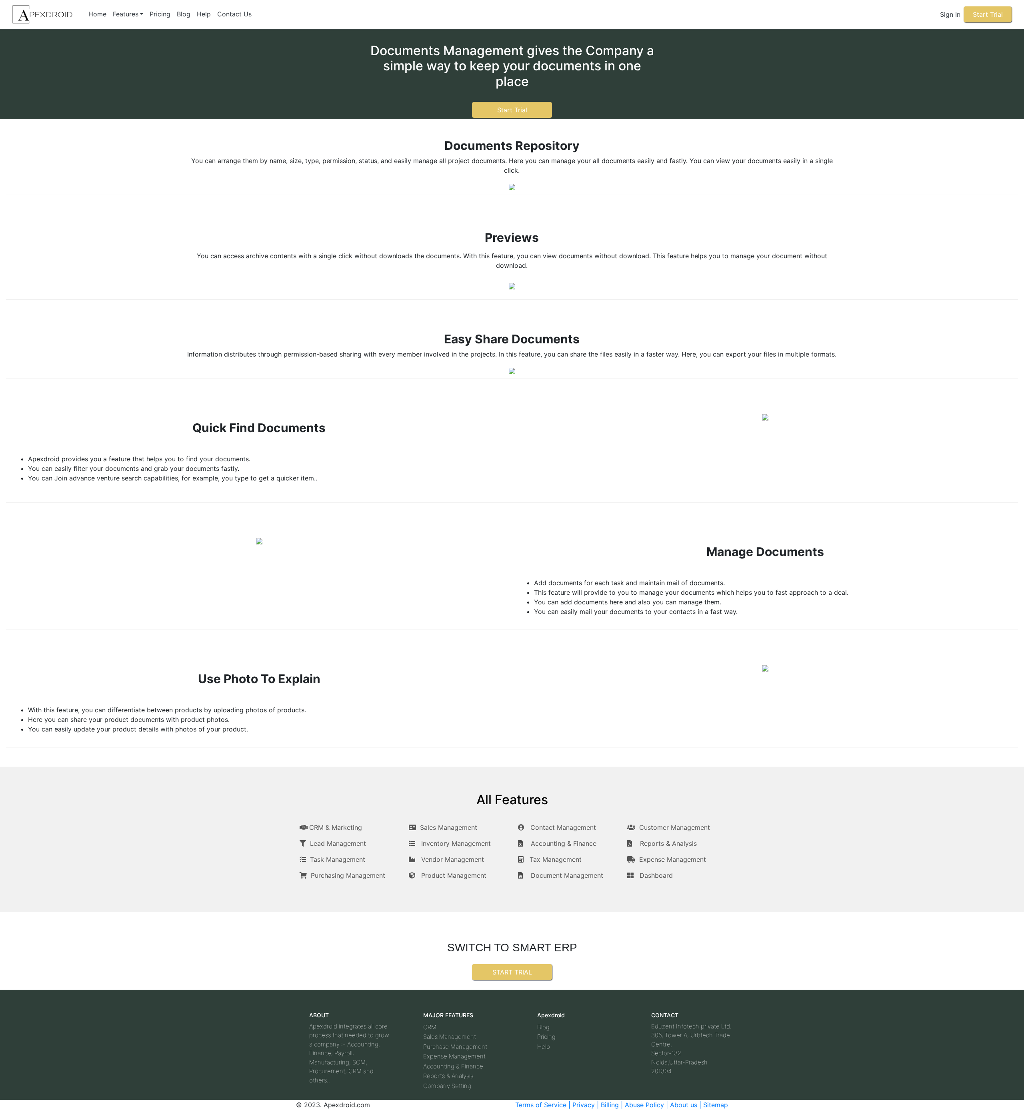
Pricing (160, 14)
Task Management (337, 859)
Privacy (584, 1105)
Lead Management (338, 843)
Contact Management (563, 827)
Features (125, 14)
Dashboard (656, 875)
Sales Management (448, 827)
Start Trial (988, 14)
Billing (611, 1105)
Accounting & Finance (563, 843)
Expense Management (672, 859)
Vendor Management (452, 859)
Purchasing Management (348, 875)
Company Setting (447, 1086)
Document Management (567, 875)
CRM (429, 1027)
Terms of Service (540, 1105)
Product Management (453, 875)
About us (683, 1105)
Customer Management (674, 827)
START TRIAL (512, 972)
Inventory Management (456, 843)
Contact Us (234, 14)
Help (204, 14)
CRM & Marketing (335, 827)
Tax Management (556, 859)
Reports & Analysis (668, 843)
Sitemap (715, 1105)
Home (97, 14)
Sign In (950, 14)
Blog (183, 14)
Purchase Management (455, 1046)
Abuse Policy (645, 1105)
